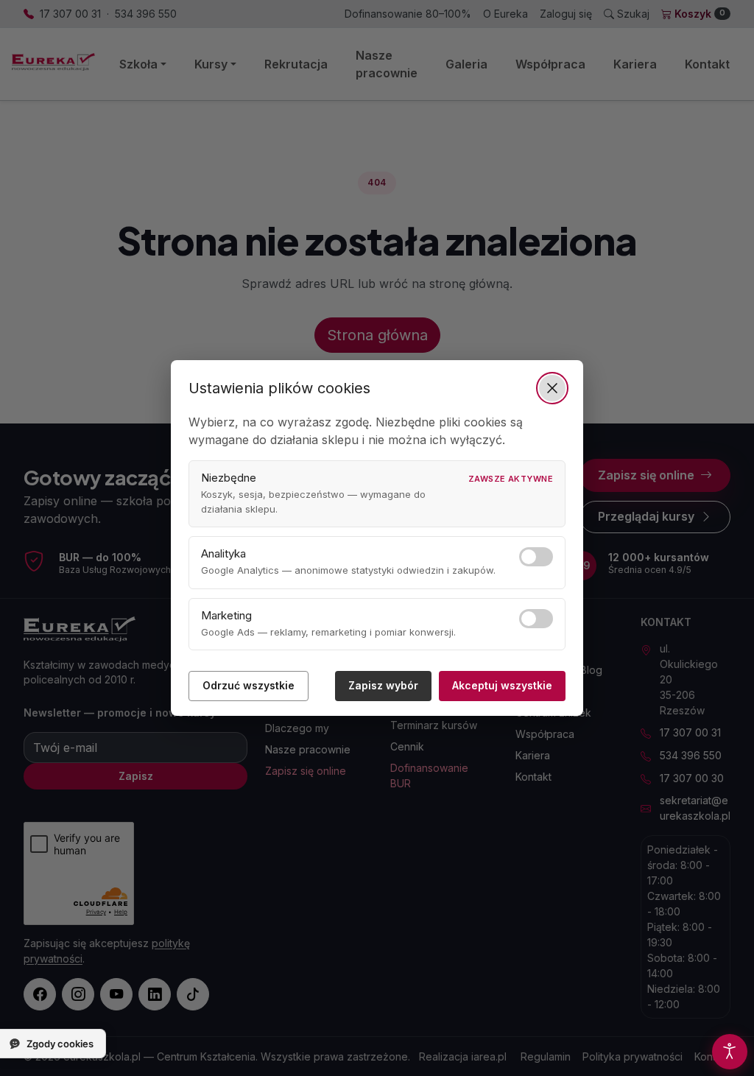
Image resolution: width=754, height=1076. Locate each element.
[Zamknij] (552, 388)
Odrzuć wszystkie (248, 685)
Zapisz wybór (383, 685)
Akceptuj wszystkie (502, 685)
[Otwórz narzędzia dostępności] (729, 1051)
